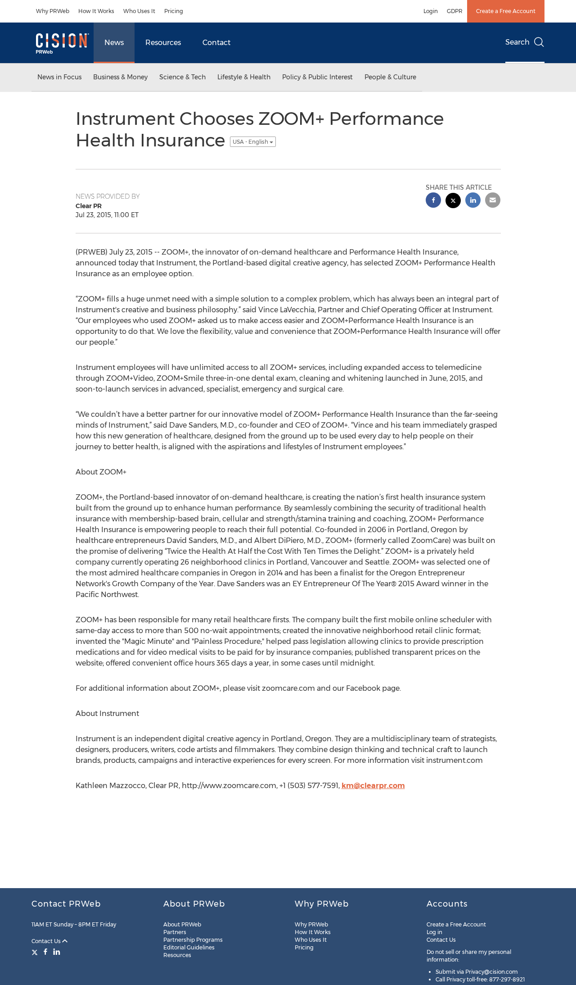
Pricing (173, 11)
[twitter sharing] (453, 201)
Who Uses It (139, 11)
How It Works (96, 11)
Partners (174, 932)
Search (517, 42)
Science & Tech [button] (182, 77)
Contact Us (47, 941)
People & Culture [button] (390, 77)
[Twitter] (36, 951)
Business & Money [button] (120, 77)
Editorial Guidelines (189, 947)
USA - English (251, 141)
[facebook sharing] (433, 201)
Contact (216, 42)
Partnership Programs (193, 939)
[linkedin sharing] (473, 201)
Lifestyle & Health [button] (243, 77)
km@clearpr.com (373, 785)
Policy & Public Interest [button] (317, 77)
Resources (163, 42)
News (114, 42)
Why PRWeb (52, 11)
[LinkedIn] (57, 951)
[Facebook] (45, 951)
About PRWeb (182, 924)
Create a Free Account (506, 11)
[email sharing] (492, 201)
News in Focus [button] (59, 77)
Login (430, 11)
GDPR (455, 11)
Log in (434, 932)
